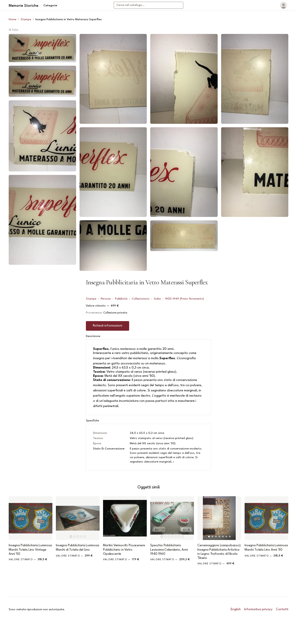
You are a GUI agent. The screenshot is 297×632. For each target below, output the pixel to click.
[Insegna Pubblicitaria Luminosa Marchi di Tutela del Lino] (78, 518)
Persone (106, 298)
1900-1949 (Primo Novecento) (184, 298)
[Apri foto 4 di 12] (42, 220)
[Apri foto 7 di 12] (113, 245)
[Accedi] (283, 5)
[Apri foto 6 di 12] (113, 172)
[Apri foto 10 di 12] (184, 235)
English (236, 609)
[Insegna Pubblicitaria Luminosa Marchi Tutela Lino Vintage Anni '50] (30, 518)
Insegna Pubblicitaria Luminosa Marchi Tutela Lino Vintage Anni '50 (30, 549)
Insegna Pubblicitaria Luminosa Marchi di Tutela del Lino (77, 547)
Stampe (26, 19)
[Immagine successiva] (94, 518)
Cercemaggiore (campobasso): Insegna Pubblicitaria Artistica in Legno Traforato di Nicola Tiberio (219, 552)
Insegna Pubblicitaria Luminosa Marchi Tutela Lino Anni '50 (266, 547)
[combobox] (148, 5)
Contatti (282, 609)
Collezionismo (141, 298)
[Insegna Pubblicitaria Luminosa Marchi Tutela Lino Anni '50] (266, 518)
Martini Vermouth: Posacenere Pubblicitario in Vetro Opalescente (124, 549)
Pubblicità (121, 298)
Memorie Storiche (23, 6)
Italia (157, 298)
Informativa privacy (258, 609)
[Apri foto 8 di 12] (184, 79)
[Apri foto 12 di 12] (255, 172)
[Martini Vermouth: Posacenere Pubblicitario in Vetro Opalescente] (125, 518)
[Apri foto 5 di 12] (113, 79)
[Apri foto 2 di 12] (42, 81)
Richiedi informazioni (107, 325)
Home (12, 19)
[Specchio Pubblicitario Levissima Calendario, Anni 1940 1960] (172, 518)
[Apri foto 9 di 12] (184, 172)
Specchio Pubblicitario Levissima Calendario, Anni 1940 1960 (169, 549)
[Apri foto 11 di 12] (255, 79)
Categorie (50, 5)
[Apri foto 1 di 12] (42, 48)
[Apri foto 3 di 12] (42, 135)
